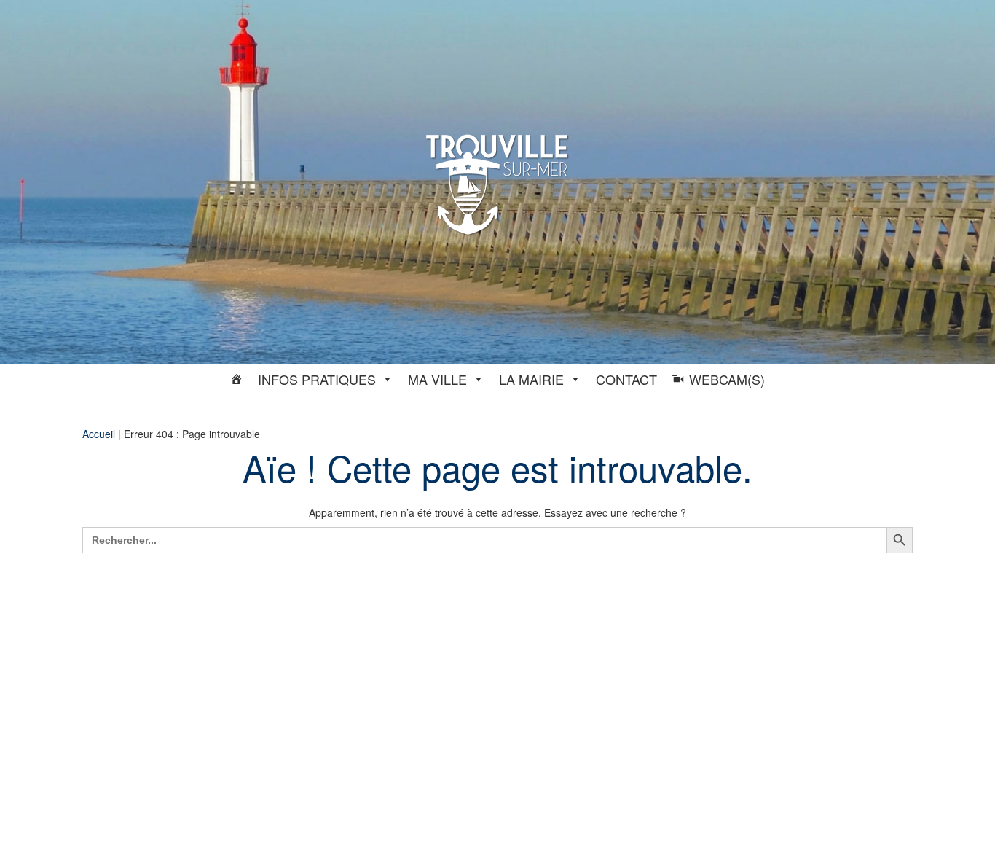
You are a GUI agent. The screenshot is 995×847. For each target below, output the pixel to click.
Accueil (98, 433)
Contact (626, 379)
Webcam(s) (727, 379)
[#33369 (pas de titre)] (237, 379)
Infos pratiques (317, 379)
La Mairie (531, 379)
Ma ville (437, 379)
